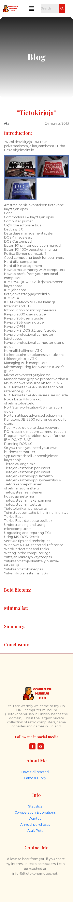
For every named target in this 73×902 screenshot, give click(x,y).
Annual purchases (35, 825)
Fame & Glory (35, 778)
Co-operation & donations (35, 812)
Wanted (35, 818)
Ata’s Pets (35, 831)
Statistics (35, 806)
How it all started (35, 772)
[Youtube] (41, 746)
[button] (31, 8)
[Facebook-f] (32, 746)
